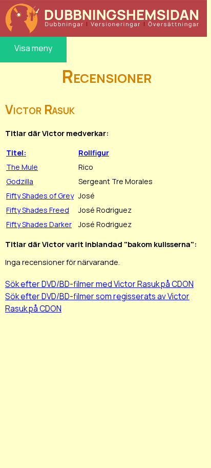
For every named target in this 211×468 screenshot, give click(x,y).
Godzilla (19, 181)
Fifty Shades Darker (39, 224)
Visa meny (33, 48)
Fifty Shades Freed (37, 210)
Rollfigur (93, 153)
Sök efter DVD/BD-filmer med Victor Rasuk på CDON (99, 283)
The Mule (22, 167)
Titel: (16, 153)
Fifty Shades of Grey (40, 195)
